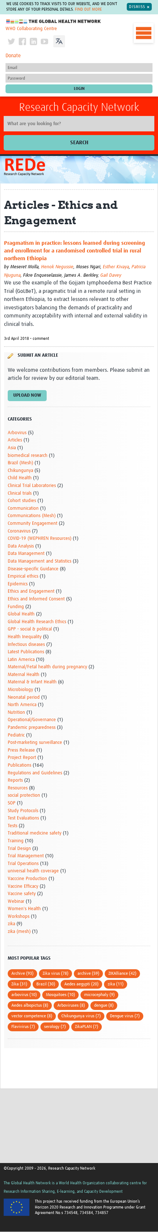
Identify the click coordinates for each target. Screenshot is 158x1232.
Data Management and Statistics (39, 561)
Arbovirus (17, 432)
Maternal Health (23, 674)
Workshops (18, 916)
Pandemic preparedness (31, 727)
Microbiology (20, 689)
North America (22, 704)
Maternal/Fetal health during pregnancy (47, 667)
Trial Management (26, 856)
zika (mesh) (19, 931)
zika (11, 924)
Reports (15, 780)
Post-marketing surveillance (35, 742)
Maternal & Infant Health (32, 682)
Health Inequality (25, 637)
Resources (18, 788)
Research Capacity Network (79, 107)
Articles (15, 440)
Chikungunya (20, 470)
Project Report (22, 757)
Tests (12, 826)
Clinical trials (20, 493)
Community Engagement (32, 523)
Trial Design (19, 848)
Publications (19, 765)
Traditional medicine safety (34, 833)
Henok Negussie (57, 267)
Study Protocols (23, 810)
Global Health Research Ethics (37, 621)
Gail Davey (110, 275)
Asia (12, 448)
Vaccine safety (22, 893)
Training (16, 841)
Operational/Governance (32, 719)
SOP (11, 803)
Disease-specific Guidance (33, 569)
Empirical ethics (23, 576)
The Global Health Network (54, 21)
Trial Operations (23, 863)
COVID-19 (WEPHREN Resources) (39, 538)
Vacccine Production (27, 878)
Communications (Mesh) (31, 515)
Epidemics (18, 584)
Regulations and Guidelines (35, 773)
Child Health (20, 478)
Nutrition (16, 712)
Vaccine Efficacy (23, 886)
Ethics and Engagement (31, 591)
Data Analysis (21, 546)
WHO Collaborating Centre (31, 28)
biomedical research (27, 455)
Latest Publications (26, 652)
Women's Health (24, 908)
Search (79, 142)
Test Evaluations (23, 818)
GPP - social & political (30, 629)
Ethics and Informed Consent (36, 599)
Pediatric (16, 735)
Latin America (21, 659)
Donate (13, 55)
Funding (16, 606)
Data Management (26, 553)
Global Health (21, 614)
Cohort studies (22, 500)
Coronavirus (19, 531)
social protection (24, 795)
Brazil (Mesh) (20, 463)
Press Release (21, 750)
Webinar (16, 901)
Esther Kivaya (116, 267)
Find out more (88, 9)
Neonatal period (24, 697)
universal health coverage (33, 871)
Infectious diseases (26, 644)
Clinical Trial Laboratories (32, 485)
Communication (23, 508)
